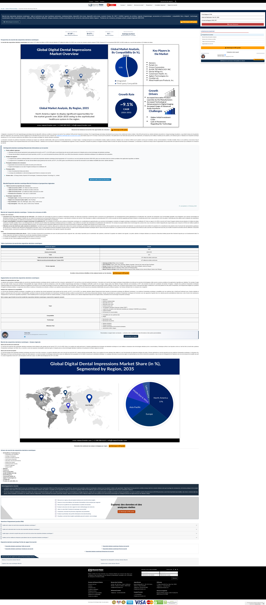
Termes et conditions (93, 596)
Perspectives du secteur (207, 34)
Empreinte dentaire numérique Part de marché (115, 548)
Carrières (102, 1)
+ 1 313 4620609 (137, 594)
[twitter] (177, 569)
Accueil (2, 8)
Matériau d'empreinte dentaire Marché (11, 559)
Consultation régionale (160, 5)
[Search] (176, 1)
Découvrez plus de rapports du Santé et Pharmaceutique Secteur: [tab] (18, 556)
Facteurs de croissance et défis (209, 39)
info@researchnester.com (117, 587)
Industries (129, 5)
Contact (96, 1)
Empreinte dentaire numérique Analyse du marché (116, 546)
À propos (91, 1)
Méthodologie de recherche (12, 22)
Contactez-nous (91, 587)
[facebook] (173, 569)
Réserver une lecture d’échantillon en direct (242, 60)
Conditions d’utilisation (93, 589)
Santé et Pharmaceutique (11, 8)
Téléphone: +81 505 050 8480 (141, 587)
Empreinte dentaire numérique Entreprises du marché (100, 551)
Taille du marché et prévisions (208, 41)
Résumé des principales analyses (209, 37)
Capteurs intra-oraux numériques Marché (11, 563)
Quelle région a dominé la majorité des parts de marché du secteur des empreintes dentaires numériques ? (27, 533)
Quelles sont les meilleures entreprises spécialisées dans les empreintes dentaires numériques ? (25, 537)
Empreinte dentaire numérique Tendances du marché (19, 548)
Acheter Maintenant (233, 24)
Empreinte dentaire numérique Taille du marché (17, 546)
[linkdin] (175, 569)
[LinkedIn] (24, 337)
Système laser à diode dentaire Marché (110, 563)
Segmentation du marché (207, 43)
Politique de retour (92, 591)
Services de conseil (138, 5)
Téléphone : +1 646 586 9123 (163, 586)
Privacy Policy (257, 603)
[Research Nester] (96, 5)
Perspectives (149, 5)
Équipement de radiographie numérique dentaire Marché (114, 559)
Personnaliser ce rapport (131, 336)
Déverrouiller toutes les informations (100, 179)
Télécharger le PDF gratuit (189, 22)
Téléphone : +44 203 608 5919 (118, 592)
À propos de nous (92, 584)
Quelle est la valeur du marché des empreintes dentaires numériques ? (19, 525)
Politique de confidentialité (94, 594)
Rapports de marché (172, 5)
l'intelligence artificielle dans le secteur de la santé (68, 135)
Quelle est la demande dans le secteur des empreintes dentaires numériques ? (21, 529)
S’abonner (174, 578)
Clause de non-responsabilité (95, 592)
